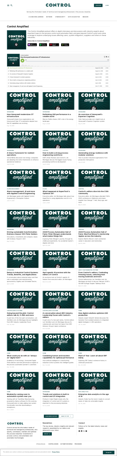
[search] (11, 5)
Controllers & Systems (14, 310)
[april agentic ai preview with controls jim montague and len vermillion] (58, 259)
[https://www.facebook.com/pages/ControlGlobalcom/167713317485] (79, 431)
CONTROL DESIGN (53, 444)
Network (49, 16)
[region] (58, 452)
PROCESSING (78, 444)
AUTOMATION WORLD (66, 444)
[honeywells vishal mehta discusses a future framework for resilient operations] (23, 139)
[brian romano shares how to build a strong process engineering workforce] (58, 139)
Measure (85, 16)
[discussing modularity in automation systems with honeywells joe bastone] (23, 381)
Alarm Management (13, 188)
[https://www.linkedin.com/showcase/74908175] (81, 431)
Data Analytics (83, 391)
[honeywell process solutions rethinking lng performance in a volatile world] (58, 101)
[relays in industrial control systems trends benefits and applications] (23, 259)
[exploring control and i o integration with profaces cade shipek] (58, 381)
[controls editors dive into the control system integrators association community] (94, 178)
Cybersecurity (60, 16)
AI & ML (45, 188)
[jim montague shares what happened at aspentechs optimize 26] (58, 178)
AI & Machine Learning (36, 16)
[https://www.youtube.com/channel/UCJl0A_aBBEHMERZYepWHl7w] (86, 431)
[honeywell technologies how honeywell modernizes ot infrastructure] (23, 101)
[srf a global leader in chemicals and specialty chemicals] (94, 342)
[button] (8, 5)
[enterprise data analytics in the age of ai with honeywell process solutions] (94, 381)
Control (45, 150)
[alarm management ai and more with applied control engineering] (23, 178)
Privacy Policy (56, 452)
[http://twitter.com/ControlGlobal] (84, 431)
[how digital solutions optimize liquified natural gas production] (94, 299)
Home (80, 310)
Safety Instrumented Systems (88, 270)
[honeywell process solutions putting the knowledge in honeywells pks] (94, 101)
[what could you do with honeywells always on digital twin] (23, 342)
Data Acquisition (74, 16)
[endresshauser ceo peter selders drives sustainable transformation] (23, 218)
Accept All (108, 452)
